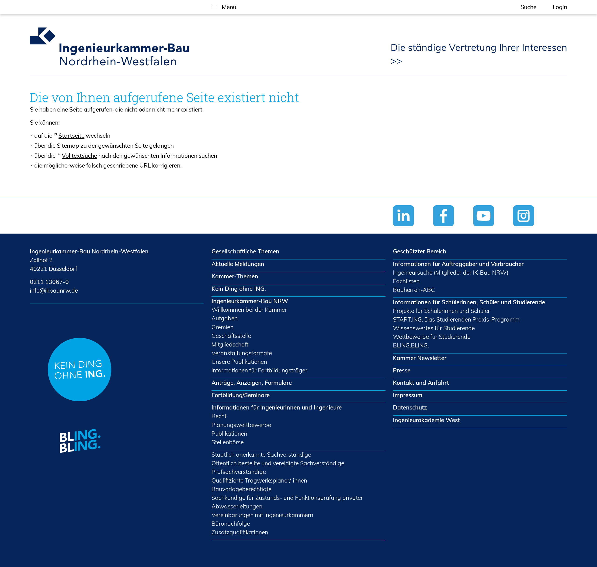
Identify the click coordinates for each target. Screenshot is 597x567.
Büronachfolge (231, 523)
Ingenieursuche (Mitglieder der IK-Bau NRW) (450, 272)
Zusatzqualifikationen (240, 532)
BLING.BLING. (411, 345)
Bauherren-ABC (414, 289)
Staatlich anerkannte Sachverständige (261, 454)
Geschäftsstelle (231, 335)
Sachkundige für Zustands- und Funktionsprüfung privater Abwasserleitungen (287, 502)
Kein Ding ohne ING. (239, 288)
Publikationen (229, 433)
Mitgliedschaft (230, 344)
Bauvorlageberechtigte (241, 489)
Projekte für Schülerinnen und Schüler (441, 310)
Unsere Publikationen (239, 361)
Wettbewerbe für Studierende (431, 336)
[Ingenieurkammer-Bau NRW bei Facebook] (453, 229)
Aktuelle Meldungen (238, 263)
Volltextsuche (79, 155)
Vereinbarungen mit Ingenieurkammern (262, 514)
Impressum (407, 395)
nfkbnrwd (53, 290)
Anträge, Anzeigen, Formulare (252, 382)
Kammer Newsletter (419, 357)
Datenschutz (410, 407)
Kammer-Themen (235, 276)
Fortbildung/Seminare (241, 395)
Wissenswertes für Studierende (434, 328)
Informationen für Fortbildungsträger (259, 370)
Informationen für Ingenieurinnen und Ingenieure (277, 407)
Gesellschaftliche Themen (245, 251)
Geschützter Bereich (419, 251)
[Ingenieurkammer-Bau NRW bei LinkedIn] (413, 229)
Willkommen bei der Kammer (249, 309)
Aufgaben (225, 318)
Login (560, 6)
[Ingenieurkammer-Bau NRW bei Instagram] (533, 229)
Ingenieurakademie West (426, 420)
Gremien (222, 327)
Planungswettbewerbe (241, 424)
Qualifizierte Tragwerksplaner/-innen (259, 480)
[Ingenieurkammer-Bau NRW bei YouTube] (493, 229)
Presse (401, 370)
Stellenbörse (228, 442)
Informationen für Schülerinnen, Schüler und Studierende (469, 302)
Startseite (71, 135)
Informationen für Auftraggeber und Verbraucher (458, 263)
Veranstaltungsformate (242, 353)
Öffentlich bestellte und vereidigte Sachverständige (278, 463)
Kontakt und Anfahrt (421, 382)
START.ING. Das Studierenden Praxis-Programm (456, 319)
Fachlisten (406, 281)
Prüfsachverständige (239, 471)
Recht (219, 416)
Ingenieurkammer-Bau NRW (250, 300)
